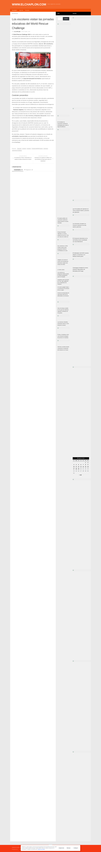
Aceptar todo (61, 847)
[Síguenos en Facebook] (84, 13)
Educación (19, 148)
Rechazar (68, 847)
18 (76, 468)
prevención (46, 148)
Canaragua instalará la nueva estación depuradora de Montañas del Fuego (80, 269)
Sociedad (14, 10)
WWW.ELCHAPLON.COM (29, 4)
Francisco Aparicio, (18, 109)
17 (73, 468)
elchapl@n (17, 31)
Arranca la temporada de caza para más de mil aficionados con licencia (63, 294)
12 (78, 466)
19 (78, 468)
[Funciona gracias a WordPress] (18, 849)
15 (85, 466)
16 (87, 466)
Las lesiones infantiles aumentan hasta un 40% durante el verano (63, 323)
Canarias (27, 10)
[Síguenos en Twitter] (86, 13)
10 (73, 466)
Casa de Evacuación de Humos (32, 78)
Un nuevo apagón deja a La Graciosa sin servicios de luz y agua (63, 288)
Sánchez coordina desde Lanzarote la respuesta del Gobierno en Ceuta (63, 348)
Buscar (66, 18)
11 (76, 466)
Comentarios (18, 169)
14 (83, 466)
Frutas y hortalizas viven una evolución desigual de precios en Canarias (63, 336)
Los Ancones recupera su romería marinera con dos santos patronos (79, 225)
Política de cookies (41, 849)
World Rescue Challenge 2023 (21, 34)
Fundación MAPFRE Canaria (37, 148)
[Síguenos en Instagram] (88, 13)
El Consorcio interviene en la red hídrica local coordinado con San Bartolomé (80, 240)
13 (80, 466)
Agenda (21, 10)
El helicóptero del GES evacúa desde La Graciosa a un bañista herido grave (80, 254)
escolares (24, 148)
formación (29, 148)
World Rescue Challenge (17, 150)
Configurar (76, 847)
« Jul (80, 475)
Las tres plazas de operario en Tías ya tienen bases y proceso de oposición (81, 210)
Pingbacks (28, 169)
